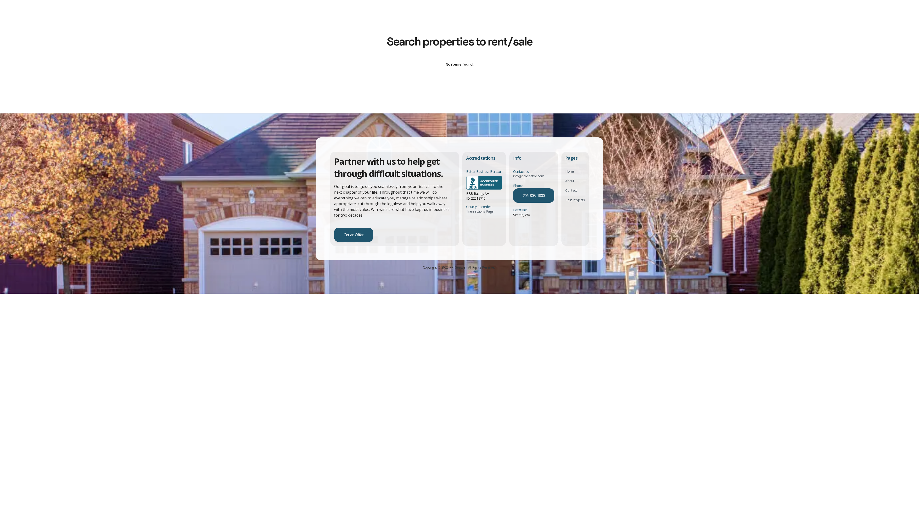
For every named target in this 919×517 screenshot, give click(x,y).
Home (569, 171)
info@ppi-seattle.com (528, 176)
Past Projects (575, 200)
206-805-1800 (534, 195)
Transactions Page (479, 211)
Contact (571, 190)
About (569, 181)
